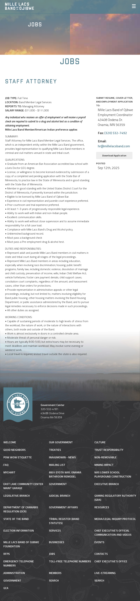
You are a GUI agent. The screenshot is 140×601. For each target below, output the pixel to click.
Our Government (61, 442)
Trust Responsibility (108, 450)
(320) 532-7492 (115, 132)
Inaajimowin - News (62, 457)
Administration (14, 573)
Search (54, 580)
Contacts (101, 554)
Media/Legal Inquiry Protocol (115, 519)
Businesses (56, 542)
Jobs (52, 554)
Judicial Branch (59, 496)
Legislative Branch (16, 496)
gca (5, 588)
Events (99, 542)
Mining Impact (104, 465)
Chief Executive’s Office (110, 561)
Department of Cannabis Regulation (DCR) (20, 509)
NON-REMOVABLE (105, 457)
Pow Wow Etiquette (17, 457)
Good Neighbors (14, 450)
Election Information (18, 530)
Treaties (55, 450)
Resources (101, 507)
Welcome (9, 442)
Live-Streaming (105, 573)
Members (55, 573)
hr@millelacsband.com (114, 146)
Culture (100, 442)
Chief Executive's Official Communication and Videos (112, 532)
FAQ (6, 465)
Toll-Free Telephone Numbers (70, 561)
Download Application (114, 155)
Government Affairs (63, 507)
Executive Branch (106, 484)
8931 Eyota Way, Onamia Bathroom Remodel (65, 474)
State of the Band (16, 519)
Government (58, 484)
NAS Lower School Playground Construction (112, 474)
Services (55, 530)
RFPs (6, 554)
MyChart (9, 472)
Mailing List (57, 465)
